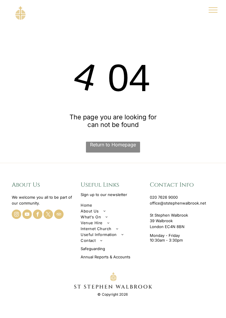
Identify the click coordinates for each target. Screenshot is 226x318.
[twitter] (48, 215)
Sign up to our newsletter (104, 194)
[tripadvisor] (59, 215)
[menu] (213, 10)
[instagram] (16, 215)
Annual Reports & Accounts (105, 257)
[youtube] (27, 215)
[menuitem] (113, 205)
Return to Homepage (113, 145)
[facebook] (37, 215)
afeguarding (94, 248)
